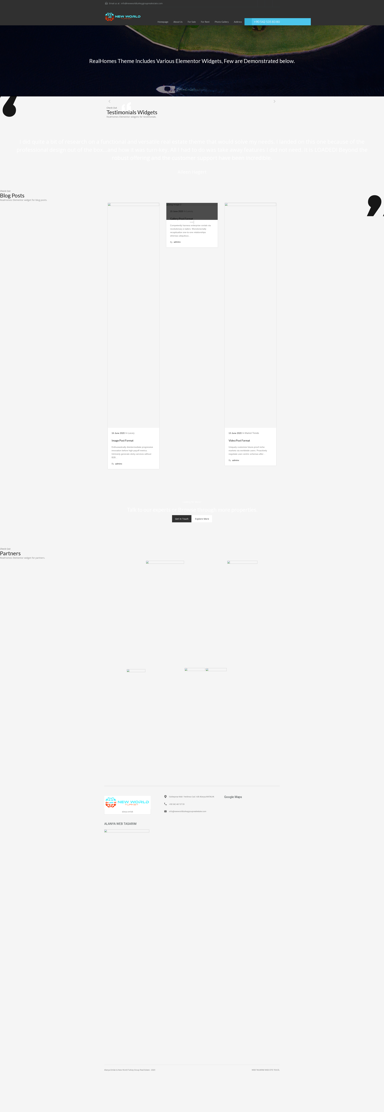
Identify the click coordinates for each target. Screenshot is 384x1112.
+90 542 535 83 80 (267, 22)
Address (238, 21)
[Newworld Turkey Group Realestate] (123, 18)
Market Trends (252, 433)
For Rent (205, 21)
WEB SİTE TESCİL (272, 1070)
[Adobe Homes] (136, 673)
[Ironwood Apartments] (242, 673)
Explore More (202, 518)
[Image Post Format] (133, 315)
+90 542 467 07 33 (176, 804)
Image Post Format (123, 440)
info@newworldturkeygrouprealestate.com (142, 3)
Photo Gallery (222, 21)
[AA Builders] (165, 673)
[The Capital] (195, 673)
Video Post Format (239, 440)
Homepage (163, 21)
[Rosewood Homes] (216, 673)
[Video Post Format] (250, 315)
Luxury (131, 433)
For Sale (192, 21)
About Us (178, 21)
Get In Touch (181, 518)
